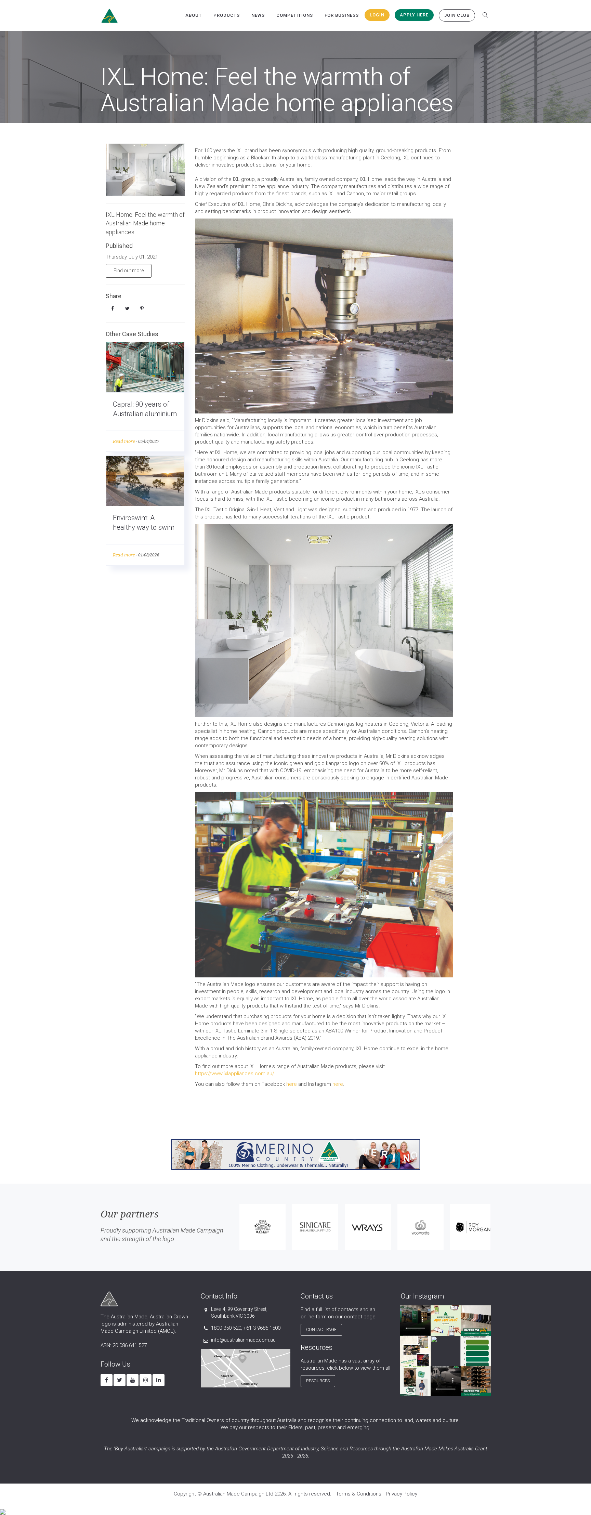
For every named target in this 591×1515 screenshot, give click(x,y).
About (193, 15)
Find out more (129, 270)
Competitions (294, 15)
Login (377, 14)
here (291, 1084)
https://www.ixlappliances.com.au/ (234, 1073)
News (258, 15)
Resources (318, 1381)
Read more (124, 441)
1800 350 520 (226, 1328)
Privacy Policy (401, 1494)
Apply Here (414, 14)
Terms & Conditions (358, 1494)
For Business (342, 15)
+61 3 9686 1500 (261, 1328)
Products (226, 15)
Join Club (457, 15)
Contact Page (321, 1329)
